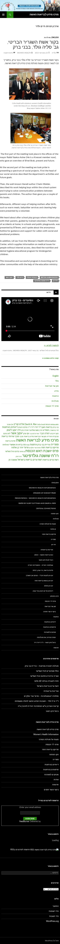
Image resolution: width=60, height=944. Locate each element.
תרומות (56, 648)
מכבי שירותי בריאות (10, 436)
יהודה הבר (45, 433)
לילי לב (55, 281)
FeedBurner (24, 821)
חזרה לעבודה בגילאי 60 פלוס (46, 681)
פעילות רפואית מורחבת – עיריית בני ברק (42, 666)
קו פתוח (22, 451)
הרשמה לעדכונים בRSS (20, 850)
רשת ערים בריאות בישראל (30, 460)
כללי (57, 381)
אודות (56, 780)
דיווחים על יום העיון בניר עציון (43, 591)
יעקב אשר (9, 277)
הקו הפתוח (55, 513)
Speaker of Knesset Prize (44, 493)
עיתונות (55, 396)
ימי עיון (53, 544)
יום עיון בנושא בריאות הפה (44, 580)
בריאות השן (47, 427)
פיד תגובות (54, 916)
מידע (56, 391)
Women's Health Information (42, 488)
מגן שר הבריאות (52, 386)
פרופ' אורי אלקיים (35, 448)
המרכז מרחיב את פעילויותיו (46, 637)
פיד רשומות (54, 911)
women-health (24, 53)
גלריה (54, 53)
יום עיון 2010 (48, 586)
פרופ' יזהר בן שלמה (20, 448)
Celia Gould (32, 277)
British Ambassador (49, 277)
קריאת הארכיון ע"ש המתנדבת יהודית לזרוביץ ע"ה (38, 706)
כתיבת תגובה (8, 53)
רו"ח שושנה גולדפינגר (41, 281)
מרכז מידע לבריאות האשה (44, 14)
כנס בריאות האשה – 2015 (43, 555)
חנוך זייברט (54, 434)
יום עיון (26, 433)
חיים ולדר (19, 277)
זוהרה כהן (24, 430)
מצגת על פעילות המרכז (48, 524)
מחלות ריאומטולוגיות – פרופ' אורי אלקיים (41, 696)
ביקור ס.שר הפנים (49, 611)
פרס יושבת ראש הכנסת (42, 451)
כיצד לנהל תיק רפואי (46, 560)
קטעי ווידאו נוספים (50, 358)
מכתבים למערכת (50, 632)
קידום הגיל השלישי (12, 451)
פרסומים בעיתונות (49, 627)
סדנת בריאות (10, 441)
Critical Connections (46, 508)
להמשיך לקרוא (51, 345)
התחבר (56, 906)
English (55, 37)
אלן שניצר (10, 424)
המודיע (46, 430)
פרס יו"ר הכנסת (52, 406)
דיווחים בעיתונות (10, 427)
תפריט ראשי (3, 14)
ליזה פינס (6, 434)
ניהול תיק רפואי (52, 711)
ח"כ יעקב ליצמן (14, 430)
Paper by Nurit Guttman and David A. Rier (37, 503)
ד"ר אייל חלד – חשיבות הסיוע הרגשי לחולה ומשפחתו (37, 701)
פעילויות (47, 37)
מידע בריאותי (29, 437)
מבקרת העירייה (53, 437)
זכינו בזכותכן (54, 596)
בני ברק (56, 427)
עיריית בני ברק (43, 445)
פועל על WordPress (52, 940)
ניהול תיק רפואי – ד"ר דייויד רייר (45, 642)
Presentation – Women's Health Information (35, 498)
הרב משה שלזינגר (35, 430)
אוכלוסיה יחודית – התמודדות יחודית (40, 565)
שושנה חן (13, 460)
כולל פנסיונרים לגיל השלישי (49, 350)
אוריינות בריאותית (47, 550)
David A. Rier (31, 424)
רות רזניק (19, 456)
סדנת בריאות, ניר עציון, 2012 (43, 570)
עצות (27, 445)
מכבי (21, 437)
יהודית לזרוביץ (34, 433)
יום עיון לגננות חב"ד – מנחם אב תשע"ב (39, 575)
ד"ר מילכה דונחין (24, 427)
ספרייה (55, 444)
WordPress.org (52, 921)
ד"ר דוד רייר (36, 427)
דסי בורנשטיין (54, 430)
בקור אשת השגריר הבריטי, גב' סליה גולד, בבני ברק (33, 44)
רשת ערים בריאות (51, 460)
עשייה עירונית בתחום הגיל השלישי (44, 676)
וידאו (48, 292)
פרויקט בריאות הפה (50, 448)
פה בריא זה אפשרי (17, 445)
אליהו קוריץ (19, 424)
